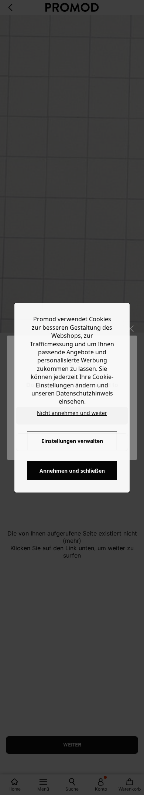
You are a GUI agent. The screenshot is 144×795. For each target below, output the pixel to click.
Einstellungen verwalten (72, 440)
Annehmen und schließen (72, 470)
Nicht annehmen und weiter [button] (72, 412)
